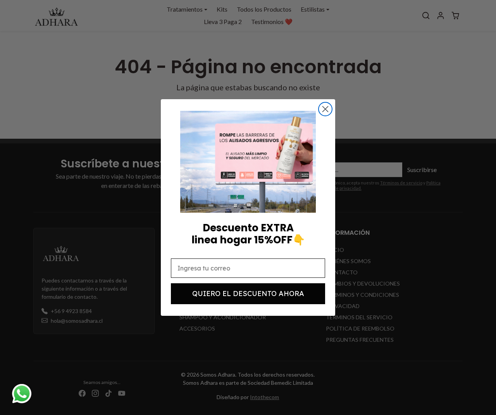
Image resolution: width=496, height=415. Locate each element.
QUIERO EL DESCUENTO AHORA (248, 293)
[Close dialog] (325, 109)
